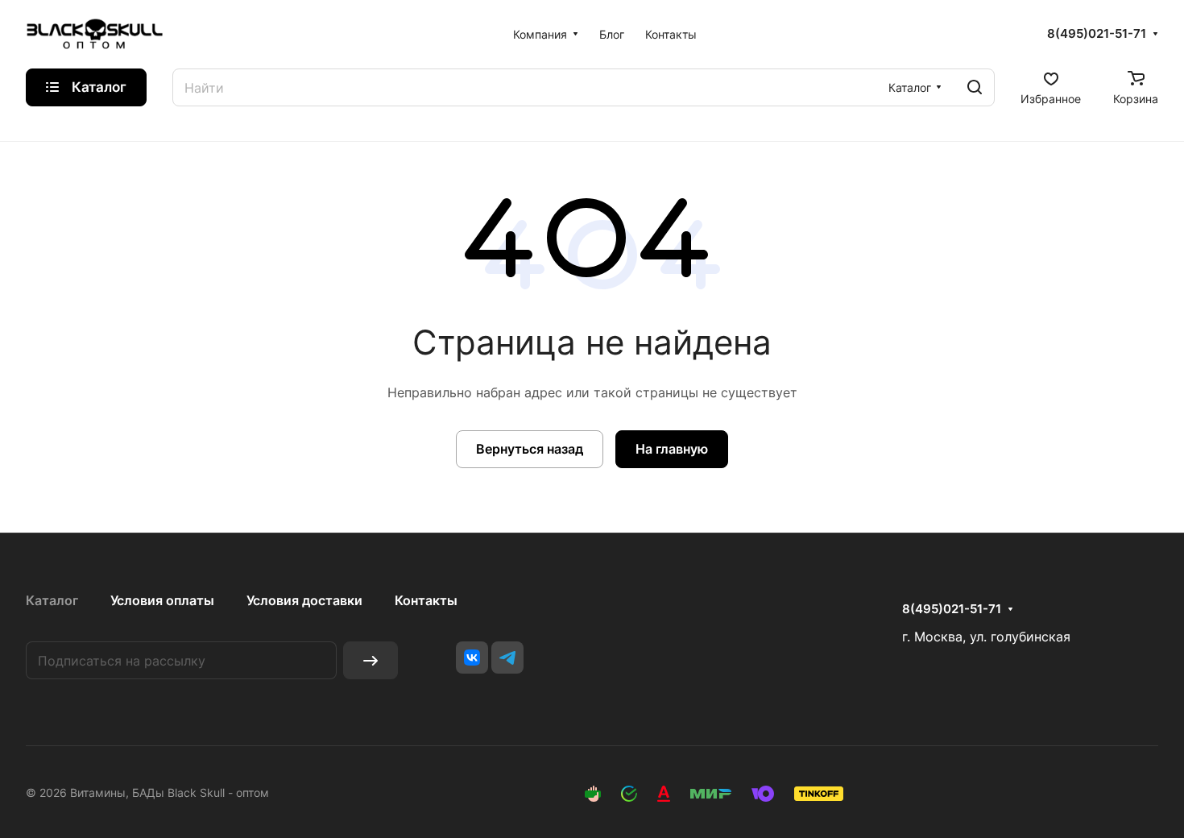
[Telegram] (507, 657)
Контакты (426, 600)
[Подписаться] (370, 660)
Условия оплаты (162, 600)
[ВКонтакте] (472, 657)
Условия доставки (304, 600)
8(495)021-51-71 (1096, 34)
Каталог (52, 600)
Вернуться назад (529, 449)
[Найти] (974, 87)
